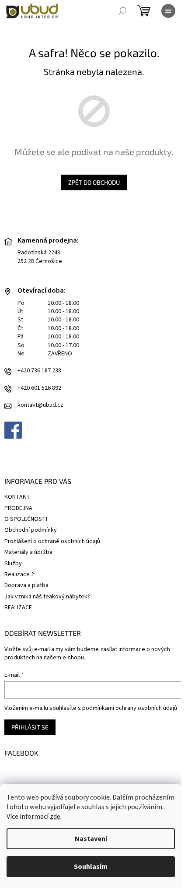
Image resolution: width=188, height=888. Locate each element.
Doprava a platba (26, 585)
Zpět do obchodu (94, 182)
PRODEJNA (18, 508)
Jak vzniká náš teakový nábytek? (47, 596)
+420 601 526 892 (39, 388)
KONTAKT (17, 497)
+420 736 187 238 (39, 371)
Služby (13, 563)
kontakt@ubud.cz (40, 405)
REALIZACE (18, 607)
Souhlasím (91, 866)
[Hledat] (122, 11)
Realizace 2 (19, 574)
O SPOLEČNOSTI (25, 519)
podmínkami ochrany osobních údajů (129, 708)
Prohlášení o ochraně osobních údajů (52, 541)
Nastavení (91, 839)
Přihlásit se (30, 727)
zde (55, 816)
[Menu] (168, 11)
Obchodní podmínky (30, 530)
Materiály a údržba (28, 552)
